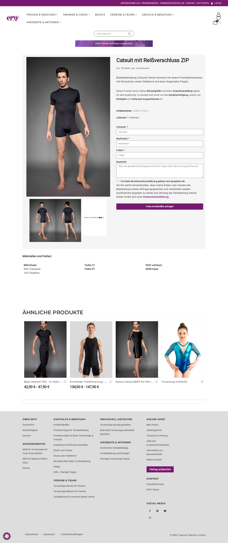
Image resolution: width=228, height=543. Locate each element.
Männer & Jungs (75, 14)
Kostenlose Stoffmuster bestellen (71, 445)
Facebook (150, 511)
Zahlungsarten (154, 430)
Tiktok (157, 518)
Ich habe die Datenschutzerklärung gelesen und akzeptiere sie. (153, 181)
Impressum (49, 534)
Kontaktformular (155, 484)
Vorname (121, 127)
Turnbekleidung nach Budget (115, 453)
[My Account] (218, 14)
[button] (7, 536)
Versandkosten (143, 68)
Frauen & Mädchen (41, 14)
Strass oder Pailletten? (65, 456)
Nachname (122, 138)
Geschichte (28, 425)
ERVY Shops (203, 3)
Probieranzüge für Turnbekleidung (71, 430)
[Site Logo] (13, 18)
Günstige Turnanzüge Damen (115, 458)
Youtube (165, 511)
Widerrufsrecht (154, 459)
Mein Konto (152, 425)
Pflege (57, 466)
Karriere (26, 435)
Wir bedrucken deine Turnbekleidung (72, 461)
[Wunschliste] (218, 18)
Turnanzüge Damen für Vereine (69, 486)
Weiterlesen (153, 326)
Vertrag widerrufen (160, 469)
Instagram (150, 518)
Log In (218, 3)
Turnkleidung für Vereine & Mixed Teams (74, 497)
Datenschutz (32, 534)
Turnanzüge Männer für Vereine (70, 491)
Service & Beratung (157, 14)
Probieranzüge (149, 3)
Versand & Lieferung (157, 435)
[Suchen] (129, 33)
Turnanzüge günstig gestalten (115, 425)
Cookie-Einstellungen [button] (72, 534)
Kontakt (190, 3)
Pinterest (157, 511)
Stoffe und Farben (63, 450)
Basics (100, 14)
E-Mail (119, 150)
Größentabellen (130, 3)
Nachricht (121, 162)
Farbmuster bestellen (172, 3)
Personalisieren (61, 326)
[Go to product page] (45, 349)
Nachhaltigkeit (30, 430)
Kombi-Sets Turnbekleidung (114, 448)
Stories (26, 468)
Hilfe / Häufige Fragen (65, 472)
